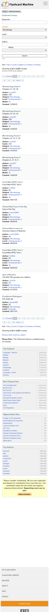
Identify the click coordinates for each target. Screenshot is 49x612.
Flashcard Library (10, 575)
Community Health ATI (10, 403)
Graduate (12, 309)
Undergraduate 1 (15, 99)
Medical (6, 360)
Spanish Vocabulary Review (12, 433)
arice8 (5, 461)
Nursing (6, 375)
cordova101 (7, 458)
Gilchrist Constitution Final (12, 438)
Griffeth (12, 188)
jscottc (5, 468)
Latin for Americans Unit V (12, 436)
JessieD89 (13, 302)
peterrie (5, 456)
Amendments (7, 423)
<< (3, 76)
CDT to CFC (7, 395)
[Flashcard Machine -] (17, 5)
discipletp (6, 473)
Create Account (24, 604)
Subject (21, 65)
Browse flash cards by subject (14, 335)
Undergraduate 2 (15, 195)
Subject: (5, 27)
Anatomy (6, 370)
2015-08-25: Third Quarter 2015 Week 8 (16, 393)
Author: (5, 42)
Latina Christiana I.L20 (11, 426)
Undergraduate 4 (15, 219)
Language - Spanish (10, 352)
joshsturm (6, 471)
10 (13, 80)
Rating (37, 65)
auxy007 (12, 92)
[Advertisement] (24, 524)
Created (29, 65)
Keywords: (6, 19)
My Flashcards (9, 570)
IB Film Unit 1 (7, 388)
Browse (5, 581)
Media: (11, 47)
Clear (3, 58)
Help (4, 591)
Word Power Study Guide (11, 400)
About (5, 586)
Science (6, 365)
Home (4, 11)
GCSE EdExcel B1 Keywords (13, 421)
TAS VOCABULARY (10, 385)
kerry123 (6, 451)
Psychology (7, 367)
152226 (12, 281)
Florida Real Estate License (12, 398)
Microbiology (15, 97)
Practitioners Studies (10, 431)
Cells (5, 405)
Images (9, 101)
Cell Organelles (8, 408)
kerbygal (6, 463)
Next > (19, 80)
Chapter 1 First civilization (12, 418)
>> (22, 80)
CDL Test (6, 428)
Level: (4, 34)
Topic (8, 65)
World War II (7, 441)
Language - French (9, 372)
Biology (5, 357)
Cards (14, 65)
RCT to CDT (7, 390)
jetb (4, 453)
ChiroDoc (6, 466)
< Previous (8, 76)
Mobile (5, 597)
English (5, 355)
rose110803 (14, 212)
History (5, 362)
